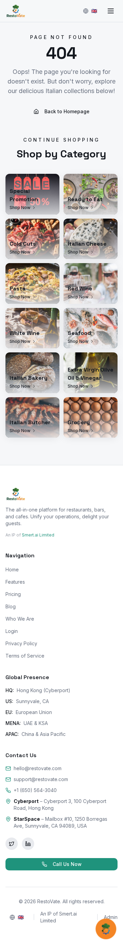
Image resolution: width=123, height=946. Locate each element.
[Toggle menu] (111, 11)
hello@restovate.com (38, 768)
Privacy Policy (21, 643)
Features (15, 582)
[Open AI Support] (106, 929)
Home (12, 569)
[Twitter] (11, 844)
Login (11, 631)
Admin (111, 917)
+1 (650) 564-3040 (35, 790)
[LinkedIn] (28, 844)
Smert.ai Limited (38, 534)
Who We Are (19, 619)
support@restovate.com (41, 779)
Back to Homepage (67, 111)
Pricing (13, 594)
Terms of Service (24, 656)
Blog (10, 606)
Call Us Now (67, 864)
